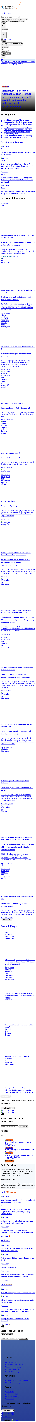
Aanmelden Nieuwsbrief (11, 44)
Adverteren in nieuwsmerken (17, 1380)
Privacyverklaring (12, 1372)
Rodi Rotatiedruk (12, 1394)
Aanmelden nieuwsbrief (15, 1365)
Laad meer (8, 1160)
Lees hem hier (7, 1108)
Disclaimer (10, 1399)
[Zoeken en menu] (4, 35)
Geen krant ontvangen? (14, 1367)
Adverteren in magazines (15, 1383)
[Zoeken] (19, 17)
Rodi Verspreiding (12, 1396)
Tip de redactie (11, 1362)
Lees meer (5, 1096)
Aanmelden (23, 1126)
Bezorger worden (12, 1369)
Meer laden (6, 920)
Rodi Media (10, 1392)
